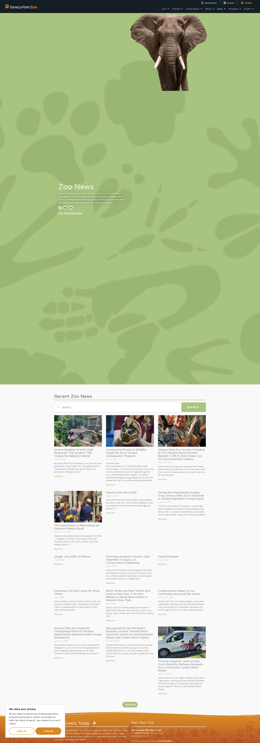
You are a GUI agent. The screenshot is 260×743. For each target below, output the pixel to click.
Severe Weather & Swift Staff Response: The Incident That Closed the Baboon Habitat (73, 453)
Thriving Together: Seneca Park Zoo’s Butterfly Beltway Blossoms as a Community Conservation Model (180, 665)
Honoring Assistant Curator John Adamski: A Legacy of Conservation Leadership (128, 559)
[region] (35, 721)
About (208, 8)
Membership (211, 3)
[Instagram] (60, 208)
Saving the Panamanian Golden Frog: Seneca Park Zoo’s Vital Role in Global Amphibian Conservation (181, 495)
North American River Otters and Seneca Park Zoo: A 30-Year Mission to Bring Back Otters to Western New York (128, 595)
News (220, 8)
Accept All (48, 731)
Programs (233, 8)
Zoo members (165, 741)
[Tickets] (242, 2)
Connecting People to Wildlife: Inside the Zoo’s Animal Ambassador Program (126, 453)
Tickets (248, 3)
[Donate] (224, 2)
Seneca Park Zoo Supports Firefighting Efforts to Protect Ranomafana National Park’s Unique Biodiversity (78, 632)
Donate (230, 3)
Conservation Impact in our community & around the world (179, 592)
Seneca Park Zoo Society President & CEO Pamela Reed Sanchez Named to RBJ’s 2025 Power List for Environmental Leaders (181, 454)
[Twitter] (70, 208)
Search (193, 407)
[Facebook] (65, 208)
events (71, 196)
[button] (130, 704)
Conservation (192, 8)
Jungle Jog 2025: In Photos (72, 556)
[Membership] (202, 2)
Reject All (21, 731)
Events (247, 8)
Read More (58, 476)
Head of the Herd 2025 (121, 492)
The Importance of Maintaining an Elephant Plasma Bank (76, 526)
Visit (164, 8)
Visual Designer (168, 556)
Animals (176, 8)
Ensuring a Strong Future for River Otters (77, 592)
